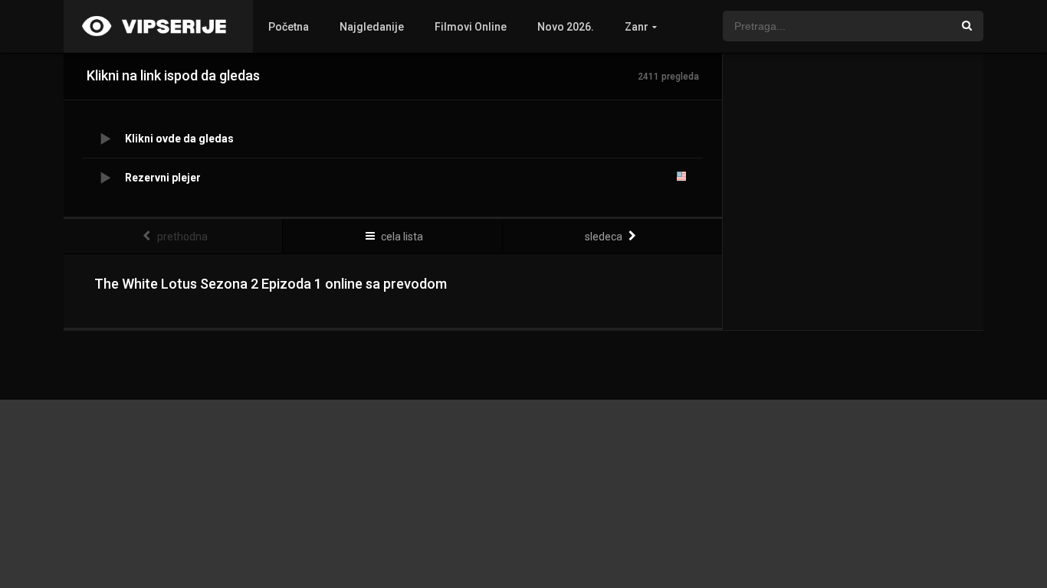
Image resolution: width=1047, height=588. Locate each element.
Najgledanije (372, 27)
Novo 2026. (565, 27)
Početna (288, 27)
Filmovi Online (471, 27)
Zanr (636, 27)
